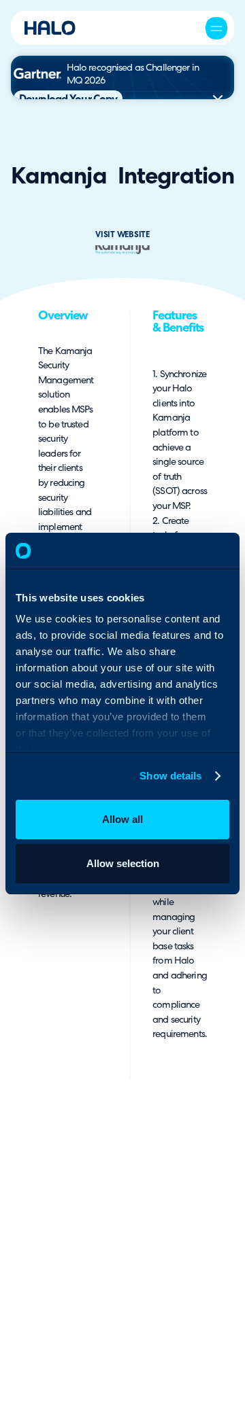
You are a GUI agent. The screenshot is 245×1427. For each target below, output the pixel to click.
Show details (170, 775)
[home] (50, 27)
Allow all (122, 819)
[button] (216, 28)
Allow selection (122, 863)
